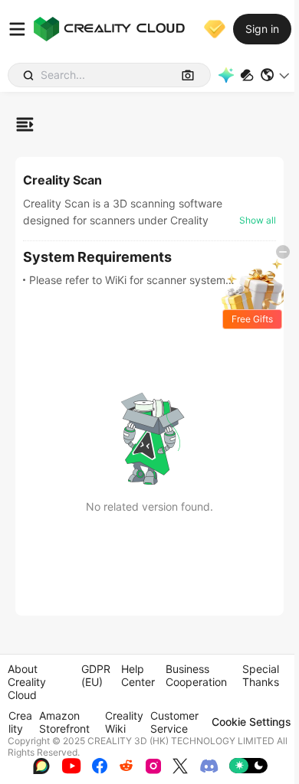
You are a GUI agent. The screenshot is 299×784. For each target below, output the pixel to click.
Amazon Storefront (64, 722)
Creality (20, 722)
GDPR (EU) (95, 675)
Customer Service (174, 722)
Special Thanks (260, 675)
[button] (275, 75)
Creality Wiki (124, 722)
